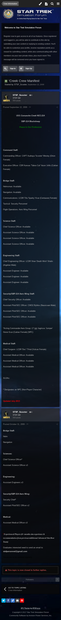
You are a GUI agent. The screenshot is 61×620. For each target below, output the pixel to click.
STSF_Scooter (20, 84)
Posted (15, 107)
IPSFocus (36, 608)
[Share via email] (17, 600)
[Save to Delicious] (13, 600)
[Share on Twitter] (3, 600)
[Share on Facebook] (8, 600)
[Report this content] (30, 107)
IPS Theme (25, 608)
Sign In (13, 68)
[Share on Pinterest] (22, 600)
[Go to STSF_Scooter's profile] (6, 97)
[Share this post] (57, 107)
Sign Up (28, 68)
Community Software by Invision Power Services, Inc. (30, 616)
